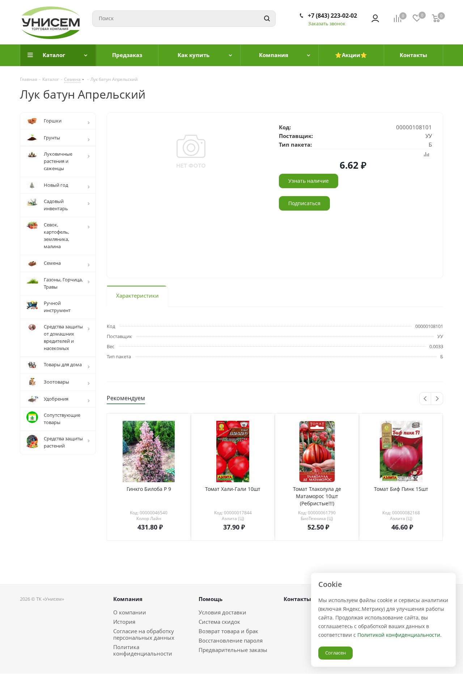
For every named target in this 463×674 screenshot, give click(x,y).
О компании (129, 612)
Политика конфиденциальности (142, 650)
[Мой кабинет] (375, 18)
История (124, 621)
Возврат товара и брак (228, 631)
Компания (128, 598)
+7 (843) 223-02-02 (332, 16)
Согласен (335, 652)
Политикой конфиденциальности (398, 634)
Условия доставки (222, 612)
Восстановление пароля (231, 640)
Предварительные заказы (233, 649)
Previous (426, 399)
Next (437, 399)
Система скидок (219, 621)
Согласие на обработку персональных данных (143, 634)
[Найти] (267, 18)
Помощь (210, 598)
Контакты (297, 598)
